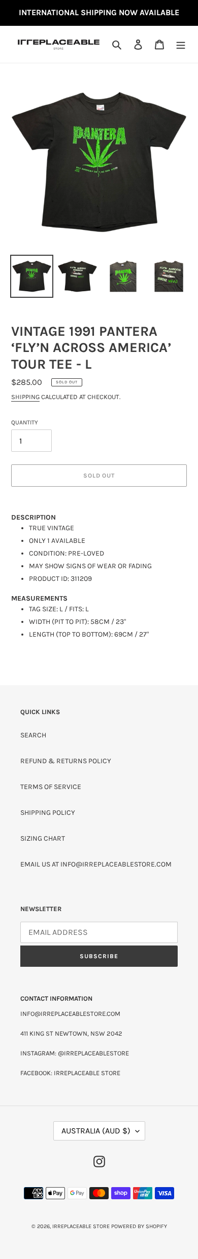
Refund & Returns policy (65, 761)
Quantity (24, 422)
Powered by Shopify (139, 1226)
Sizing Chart (42, 838)
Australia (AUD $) (95, 1130)
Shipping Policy (47, 812)
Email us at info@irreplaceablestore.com (96, 864)
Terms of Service (50, 786)
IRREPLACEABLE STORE (81, 1226)
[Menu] (180, 44)
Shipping (25, 397)
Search (33, 735)
